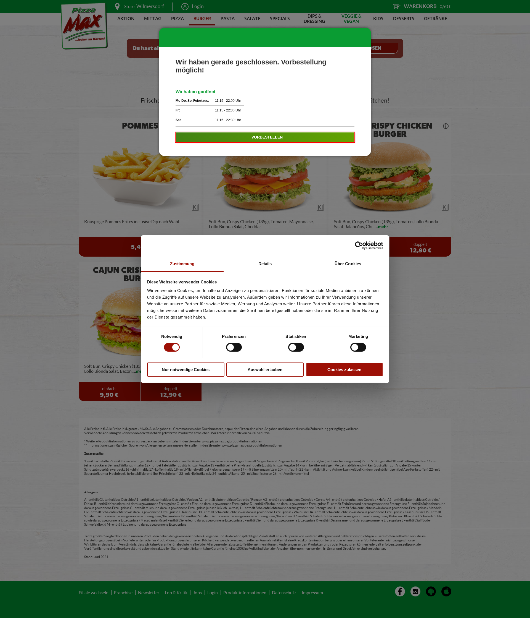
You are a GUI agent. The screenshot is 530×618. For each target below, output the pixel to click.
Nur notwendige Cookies (186, 369)
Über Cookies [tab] (348, 263)
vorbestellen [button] (267, 137)
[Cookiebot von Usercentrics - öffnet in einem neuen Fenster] (359, 245)
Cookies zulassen (344, 369)
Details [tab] (265, 263)
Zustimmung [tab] (182, 263)
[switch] (234, 347)
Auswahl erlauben (265, 369)
